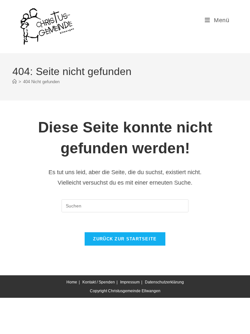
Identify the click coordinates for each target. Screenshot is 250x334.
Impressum (130, 282)
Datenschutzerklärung (164, 282)
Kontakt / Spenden (98, 282)
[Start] (14, 81)
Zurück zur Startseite (125, 238)
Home (71, 282)
